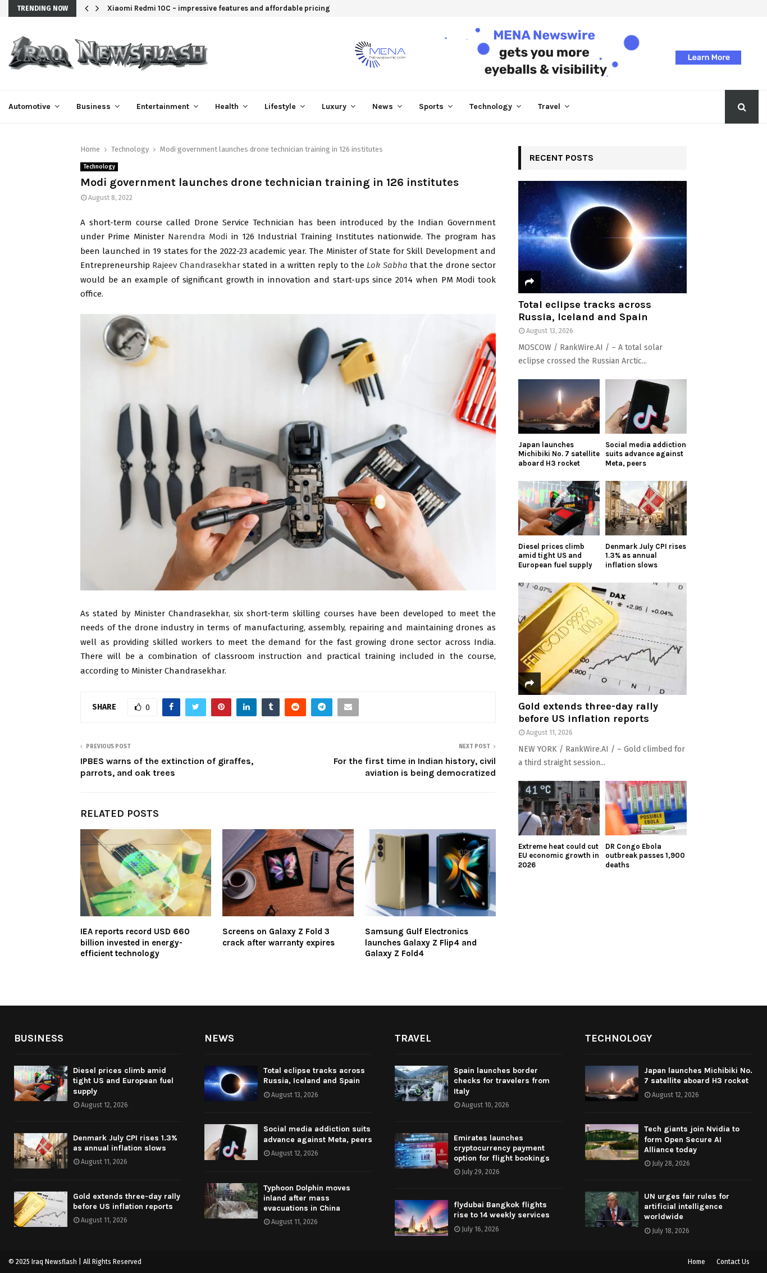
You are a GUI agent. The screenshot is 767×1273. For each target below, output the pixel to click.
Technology (490, 106)
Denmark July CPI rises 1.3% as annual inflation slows (645, 556)
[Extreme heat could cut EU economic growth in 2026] (559, 808)
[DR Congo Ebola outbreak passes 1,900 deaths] (646, 808)
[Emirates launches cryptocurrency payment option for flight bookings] (421, 1151)
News (382, 106)
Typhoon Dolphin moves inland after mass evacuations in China (306, 1198)
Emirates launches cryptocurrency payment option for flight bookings (502, 1148)
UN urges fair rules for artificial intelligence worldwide (686, 1206)
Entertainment (162, 106)
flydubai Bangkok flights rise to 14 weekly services (502, 1210)
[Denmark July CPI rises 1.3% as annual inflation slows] (646, 508)
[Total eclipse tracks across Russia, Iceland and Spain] (602, 237)
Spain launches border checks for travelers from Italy (502, 1080)
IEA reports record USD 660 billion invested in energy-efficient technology (135, 942)
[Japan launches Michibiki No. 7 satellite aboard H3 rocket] (559, 406)
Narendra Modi (197, 236)
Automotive (29, 106)
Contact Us (733, 1262)
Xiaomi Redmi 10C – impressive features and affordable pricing (218, 8)
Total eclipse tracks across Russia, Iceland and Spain (584, 310)
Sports (431, 106)
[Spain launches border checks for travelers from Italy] (421, 1083)
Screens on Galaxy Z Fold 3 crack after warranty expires (278, 937)
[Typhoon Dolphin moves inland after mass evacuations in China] (231, 1201)
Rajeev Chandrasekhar (196, 265)
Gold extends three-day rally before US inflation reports (588, 712)
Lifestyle (280, 106)
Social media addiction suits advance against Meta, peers (645, 454)
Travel (549, 106)
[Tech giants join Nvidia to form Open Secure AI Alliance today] (611, 1142)
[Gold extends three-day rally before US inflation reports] (602, 639)
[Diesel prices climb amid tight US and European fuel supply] (559, 508)
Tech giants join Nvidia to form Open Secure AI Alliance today (691, 1139)
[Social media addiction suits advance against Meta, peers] (646, 406)
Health (227, 106)
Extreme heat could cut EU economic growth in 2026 (558, 856)
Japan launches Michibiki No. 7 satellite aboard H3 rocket (559, 454)
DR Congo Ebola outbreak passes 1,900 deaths (645, 856)
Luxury (334, 106)
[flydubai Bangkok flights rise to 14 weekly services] (421, 1217)
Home (696, 1262)
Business (93, 106)
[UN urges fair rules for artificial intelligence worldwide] (611, 1209)
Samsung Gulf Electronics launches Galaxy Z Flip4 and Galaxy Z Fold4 (421, 942)
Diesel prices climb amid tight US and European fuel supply (555, 556)
